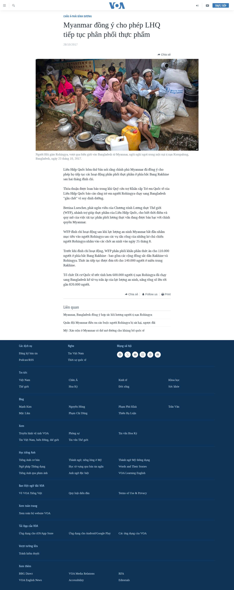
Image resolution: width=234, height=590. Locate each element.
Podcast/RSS (26, 360)
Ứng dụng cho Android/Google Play (90, 533)
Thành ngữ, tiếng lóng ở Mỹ (85, 460)
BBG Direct (26, 573)
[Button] (164, 54)
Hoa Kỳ (73, 386)
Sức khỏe (173, 386)
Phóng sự (74, 433)
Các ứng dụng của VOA (133, 533)
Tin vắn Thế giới (78, 440)
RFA (121, 573)
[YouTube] (207, 5)
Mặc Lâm (24, 413)
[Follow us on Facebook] (120, 355)
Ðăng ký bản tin (28, 353)
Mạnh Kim (25, 407)
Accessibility (76, 580)
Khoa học (174, 380)
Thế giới (24, 386)
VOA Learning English (132, 473)
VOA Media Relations (82, 573)
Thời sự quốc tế (77, 360)
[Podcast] (150, 355)
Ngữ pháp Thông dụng (32, 466)
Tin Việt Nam (76, 353)
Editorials (124, 580)
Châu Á (73, 380)
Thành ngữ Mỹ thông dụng (134, 460)
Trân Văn (173, 407)
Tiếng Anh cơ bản (29, 460)
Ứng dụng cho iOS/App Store (36, 533)
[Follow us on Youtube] (135, 355)
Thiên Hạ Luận (127, 413)
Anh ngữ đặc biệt (79, 473)
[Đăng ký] (158, 355)
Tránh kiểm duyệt (29, 553)
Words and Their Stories (133, 466)
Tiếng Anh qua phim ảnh (33, 473)
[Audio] (197, 5)
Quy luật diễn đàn (79, 493)
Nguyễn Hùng (77, 407)
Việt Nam (24, 380)
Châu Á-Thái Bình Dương (77, 16)
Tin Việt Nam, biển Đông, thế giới (39, 440)
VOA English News (30, 580)
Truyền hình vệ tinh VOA (34, 433)
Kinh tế (123, 380)
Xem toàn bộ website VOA (34, 513)
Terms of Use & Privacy (133, 493)
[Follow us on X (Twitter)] (127, 355)
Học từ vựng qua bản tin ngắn (86, 466)
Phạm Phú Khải (128, 407)
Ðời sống (124, 386)
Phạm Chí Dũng (78, 413)
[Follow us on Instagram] (143, 355)
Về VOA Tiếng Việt (30, 493)
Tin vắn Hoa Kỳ (128, 433)
